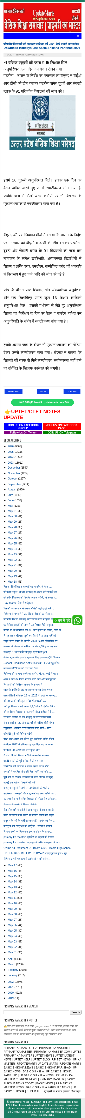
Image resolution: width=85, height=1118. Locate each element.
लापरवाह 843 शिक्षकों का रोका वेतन (21, 668)
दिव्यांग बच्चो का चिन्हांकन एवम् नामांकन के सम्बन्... (28, 831)
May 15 (13, 876)
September (15, 484)
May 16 (13, 870)
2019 (11, 998)
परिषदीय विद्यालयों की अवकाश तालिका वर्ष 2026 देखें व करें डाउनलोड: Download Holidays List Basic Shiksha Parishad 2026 (42, 45)
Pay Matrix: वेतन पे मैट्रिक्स (18, 602)
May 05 (13, 930)
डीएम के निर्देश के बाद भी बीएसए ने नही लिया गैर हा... (29, 690)
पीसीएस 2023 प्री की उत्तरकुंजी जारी (22, 750)
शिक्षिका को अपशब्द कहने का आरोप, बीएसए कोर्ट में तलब (31, 673)
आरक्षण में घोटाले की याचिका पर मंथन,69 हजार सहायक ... (32, 646)
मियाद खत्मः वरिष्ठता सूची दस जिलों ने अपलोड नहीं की (30, 635)
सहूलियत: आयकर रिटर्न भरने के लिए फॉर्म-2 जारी (27, 728)
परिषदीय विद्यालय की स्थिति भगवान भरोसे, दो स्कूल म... (31, 597)
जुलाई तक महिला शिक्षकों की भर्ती (19, 782)
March (12, 964)
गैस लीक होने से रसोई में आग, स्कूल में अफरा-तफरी (29, 809)
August (12, 489)
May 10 (13, 903)
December (14, 467)
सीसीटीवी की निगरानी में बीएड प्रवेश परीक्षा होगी (26, 766)
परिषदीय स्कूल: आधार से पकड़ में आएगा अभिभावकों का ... (32, 592)
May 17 (13, 865)
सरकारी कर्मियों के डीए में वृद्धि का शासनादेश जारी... (28, 717)
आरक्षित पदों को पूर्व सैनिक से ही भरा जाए (23, 760)
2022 (11, 981)
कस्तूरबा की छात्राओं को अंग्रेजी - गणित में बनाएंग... (29, 826)
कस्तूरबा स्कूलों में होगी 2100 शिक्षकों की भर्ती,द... (28, 787)
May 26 (13, 538)
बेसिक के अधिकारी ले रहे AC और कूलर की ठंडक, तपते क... (33, 630)
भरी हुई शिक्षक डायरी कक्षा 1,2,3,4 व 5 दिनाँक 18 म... (31, 706)
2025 (11, 451)
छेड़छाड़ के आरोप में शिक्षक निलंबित (20, 804)
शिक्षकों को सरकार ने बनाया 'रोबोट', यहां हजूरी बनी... (29, 608)
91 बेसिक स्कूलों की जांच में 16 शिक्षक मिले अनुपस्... (29, 624)
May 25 (13, 543)
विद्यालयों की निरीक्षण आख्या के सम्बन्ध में (23, 684)
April (11, 958)
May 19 (13, 576)
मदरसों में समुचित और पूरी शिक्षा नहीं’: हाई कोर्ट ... (28, 771)
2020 (11, 992)
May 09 (13, 908)
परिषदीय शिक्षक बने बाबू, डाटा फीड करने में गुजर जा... (30, 619)
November (14, 473)
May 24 (13, 548)
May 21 (13, 565)
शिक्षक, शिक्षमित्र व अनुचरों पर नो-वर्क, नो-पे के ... (28, 586)
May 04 (13, 936)
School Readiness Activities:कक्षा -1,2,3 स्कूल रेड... (33, 662)
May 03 (13, 941)
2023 (11, 462)
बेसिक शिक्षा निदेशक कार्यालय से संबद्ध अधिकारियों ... (29, 711)
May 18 (13, 581)
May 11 (12, 897)
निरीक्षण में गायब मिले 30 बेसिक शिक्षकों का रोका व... (29, 613)
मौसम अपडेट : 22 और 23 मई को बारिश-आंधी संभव (29, 722)
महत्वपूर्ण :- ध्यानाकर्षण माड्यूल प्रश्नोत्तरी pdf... (27, 652)
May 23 (13, 554)
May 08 (13, 914)
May (11, 505)
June (11, 500)
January (13, 975)
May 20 (13, 570)
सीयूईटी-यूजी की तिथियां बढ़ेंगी (18, 733)
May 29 (13, 521)
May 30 (13, 516)
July (11, 494)
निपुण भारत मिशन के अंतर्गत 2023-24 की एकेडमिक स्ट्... (32, 641)
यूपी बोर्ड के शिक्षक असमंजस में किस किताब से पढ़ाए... (29, 777)
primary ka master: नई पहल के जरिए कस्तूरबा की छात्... (33, 842)
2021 (11, 987)
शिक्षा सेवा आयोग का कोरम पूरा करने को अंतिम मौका (29, 739)
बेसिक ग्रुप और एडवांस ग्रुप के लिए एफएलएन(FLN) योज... (33, 657)
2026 (11, 446)
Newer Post (13, 391)
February (13, 969)
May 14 (13, 881)
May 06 (13, 925)
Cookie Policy (48, 1115)
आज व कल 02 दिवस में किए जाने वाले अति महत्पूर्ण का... (31, 679)
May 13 (13, 887)
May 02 (13, 946)
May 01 (13, 952)
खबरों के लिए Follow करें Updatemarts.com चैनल (44, 402)
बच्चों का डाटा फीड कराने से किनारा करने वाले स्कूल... (30, 815)
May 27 (13, 532)
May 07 (13, 919)
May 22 (13, 559)
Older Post (72, 391)
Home (43, 391)
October (13, 478)
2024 (11, 457)
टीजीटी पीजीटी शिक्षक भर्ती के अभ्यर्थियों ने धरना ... (28, 755)
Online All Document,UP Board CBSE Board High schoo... (38, 847)
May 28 (13, 527)
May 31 (13, 510)
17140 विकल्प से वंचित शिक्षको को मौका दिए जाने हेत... (31, 798)
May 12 (13, 892)
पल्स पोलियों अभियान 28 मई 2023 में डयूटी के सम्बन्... (30, 695)
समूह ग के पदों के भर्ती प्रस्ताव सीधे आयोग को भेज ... (29, 820)
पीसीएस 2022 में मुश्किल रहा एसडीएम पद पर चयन (28, 744)
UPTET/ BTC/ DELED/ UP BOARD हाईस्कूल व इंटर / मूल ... (37, 853)
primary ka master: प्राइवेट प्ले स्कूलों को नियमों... (30, 837)
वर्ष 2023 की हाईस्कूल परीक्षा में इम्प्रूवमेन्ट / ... (27, 700)
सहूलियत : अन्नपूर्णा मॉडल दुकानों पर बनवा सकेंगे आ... (30, 793)
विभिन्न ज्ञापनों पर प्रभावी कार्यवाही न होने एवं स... (27, 858)
